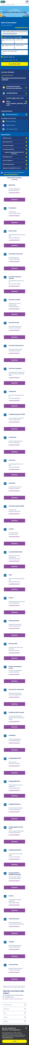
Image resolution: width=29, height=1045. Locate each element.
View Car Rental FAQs (10, 174)
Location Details (14, 216)
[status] (9, 34)
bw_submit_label (14, 64)
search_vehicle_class (9, 60)
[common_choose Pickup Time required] (21, 41)
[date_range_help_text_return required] (7, 46)
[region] (14, 1035)
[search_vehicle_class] (17, 60)
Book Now (15, 199)
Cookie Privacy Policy (7, 1037)
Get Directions (6, 75)
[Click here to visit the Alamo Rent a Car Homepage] (2, 2)
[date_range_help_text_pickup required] (7, 41)
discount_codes (7, 57)
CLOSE (14, 1041)
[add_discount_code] (1, 57)
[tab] (14, 114)
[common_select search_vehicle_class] (1, 60)
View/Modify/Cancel (21, 27)
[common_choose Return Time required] (21, 46)
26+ (3, 53)
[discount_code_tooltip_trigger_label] (14, 57)
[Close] (26, 1028)
